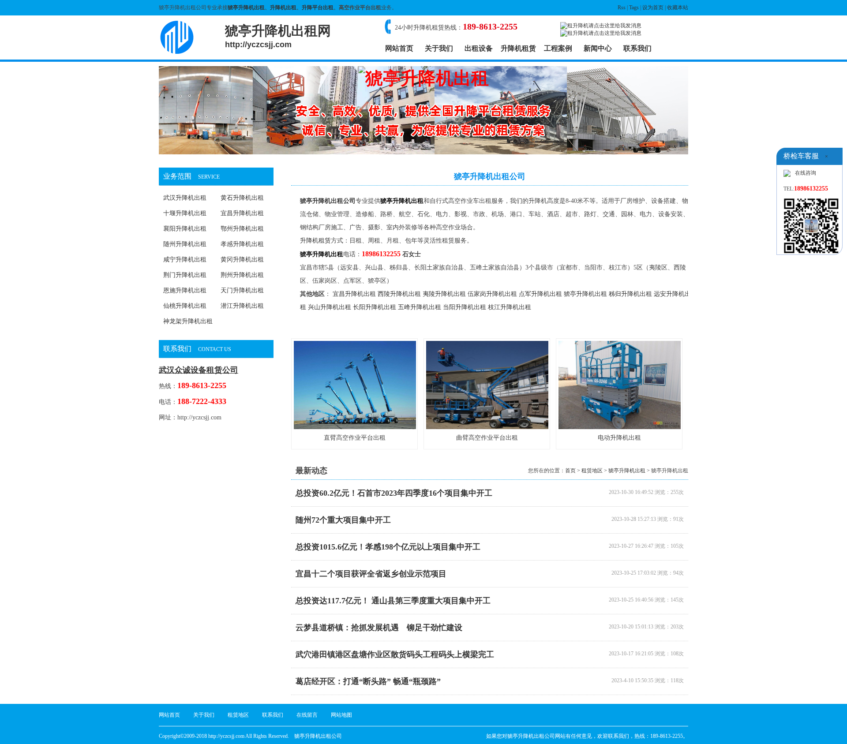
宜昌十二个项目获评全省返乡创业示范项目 (371, 573)
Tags (634, 7)
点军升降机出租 (540, 294)
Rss (622, 7)
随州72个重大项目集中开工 (343, 520)
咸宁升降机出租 (184, 259)
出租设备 (479, 48)
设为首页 (652, 7)
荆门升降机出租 (184, 275)
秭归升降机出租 (630, 294)
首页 (570, 470)
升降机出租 (283, 7)
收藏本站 (677, 7)
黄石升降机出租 (242, 197)
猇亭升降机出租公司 (328, 201)
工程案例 (558, 48)
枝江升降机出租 (509, 307)
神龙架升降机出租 (188, 321)
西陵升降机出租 (399, 294)
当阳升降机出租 (464, 307)
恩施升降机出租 (184, 290)
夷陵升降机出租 (444, 294)
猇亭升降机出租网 (278, 36)
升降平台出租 (318, 7)
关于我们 (439, 48)
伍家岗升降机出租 (492, 294)
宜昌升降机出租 (242, 213)
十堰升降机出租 (184, 213)
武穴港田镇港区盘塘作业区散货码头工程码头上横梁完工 (395, 654)
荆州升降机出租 (242, 275)
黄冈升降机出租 (242, 259)
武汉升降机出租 (184, 197)
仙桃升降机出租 (184, 306)
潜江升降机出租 (242, 306)
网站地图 (341, 715)
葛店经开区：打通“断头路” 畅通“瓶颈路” (368, 681)
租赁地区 (592, 470)
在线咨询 (805, 173)
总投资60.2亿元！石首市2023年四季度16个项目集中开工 (394, 493)
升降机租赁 (518, 48)
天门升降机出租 (242, 290)
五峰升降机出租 (419, 307)
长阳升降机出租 (374, 307)
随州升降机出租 (184, 244)
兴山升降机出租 (329, 307)
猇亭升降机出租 (246, 7)
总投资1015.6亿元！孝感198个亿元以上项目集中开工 (388, 546)
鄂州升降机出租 (242, 228)
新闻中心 (598, 48)
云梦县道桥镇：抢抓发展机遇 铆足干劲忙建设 (379, 627)
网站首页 (399, 48)
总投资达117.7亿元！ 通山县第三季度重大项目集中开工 (393, 600)
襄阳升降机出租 (184, 228)
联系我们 (637, 48)
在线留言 (307, 715)
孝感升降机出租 (242, 244)
